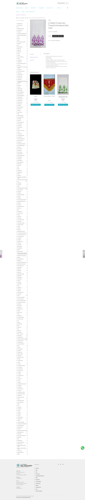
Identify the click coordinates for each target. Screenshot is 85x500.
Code (18, 113)
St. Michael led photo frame (21, 383)
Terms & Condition (39, 490)
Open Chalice (19, 283)
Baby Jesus (19, 43)
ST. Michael (19, 382)
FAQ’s (37, 477)
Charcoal (18, 87)
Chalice (18, 83)
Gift (18, 181)
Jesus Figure (19, 221)
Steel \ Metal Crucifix (20, 400)
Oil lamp (18, 280)
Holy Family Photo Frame (21, 201)
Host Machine (19, 211)
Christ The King (19, 90)
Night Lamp (19, 272)
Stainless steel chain (20, 397)
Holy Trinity (19, 204)
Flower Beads (19, 170)
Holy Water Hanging (20, 206)
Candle (18, 58)
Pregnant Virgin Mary (20, 317)
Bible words (19, 51)
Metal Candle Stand (20, 258)
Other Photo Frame (20, 292)
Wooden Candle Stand (20, 442)
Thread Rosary (19, 418)
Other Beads (19, 287)
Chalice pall (19, 85)
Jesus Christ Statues (20, 219)
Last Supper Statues (20, 236)
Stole (18, 405)
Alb (17, 26)
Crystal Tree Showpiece (21, 138)
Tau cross (18, 415)
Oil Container (19, 278)
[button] (44, 21)
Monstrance (19, 260)
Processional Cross (20, 318)
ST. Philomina (19, 387)
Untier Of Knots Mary (20, 425)
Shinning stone (19, 352)
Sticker (18, 403)
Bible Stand (19, 50)
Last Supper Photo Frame (21, 234)
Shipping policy (38, 487)
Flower (18, 168)
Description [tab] (32, 54)
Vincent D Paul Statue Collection (22, 430)
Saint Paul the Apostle (20, 343)
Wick (18, 438)
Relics (18, 325)
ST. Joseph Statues (20, 375)
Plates (18, 313)
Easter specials (19, 152)
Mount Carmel (19, 267)
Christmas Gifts (19, 97)
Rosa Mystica (19, 332)
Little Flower (19, 244)
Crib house (19, 120)
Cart (36, 471)
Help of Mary (19, 191)
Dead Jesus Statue (20, 140)
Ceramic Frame (19, 77)
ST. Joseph (19, 373)
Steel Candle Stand (20, 402)
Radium (18, 322)
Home (18, 17)
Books (18, 53)
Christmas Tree (19, 102)
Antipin (18, 38)
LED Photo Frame (20, 241)
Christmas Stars (19, 100)
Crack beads (19, 118)
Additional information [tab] (34, 57)
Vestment (18, 428)
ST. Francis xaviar (20, 370)
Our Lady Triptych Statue (21, 302)
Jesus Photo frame (20, 224)
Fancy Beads (19, 158)
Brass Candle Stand (20, 56)
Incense (18, 214)
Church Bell (19, 105)
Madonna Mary (19, 246)
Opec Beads (19, 282)
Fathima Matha (19, 160)
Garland (18, 173)
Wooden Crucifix (19, 443)
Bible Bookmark (19, 46)
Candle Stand (19, 61)
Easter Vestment (20, 153)
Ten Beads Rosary (20, 417)
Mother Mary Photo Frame (21, 263)
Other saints (19, 293)
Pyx (18, 320)
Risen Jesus (19, 330)
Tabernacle (19, 413)
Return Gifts (19, 327)
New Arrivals (19, 270)
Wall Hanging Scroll (20, 432)
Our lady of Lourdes (20, 298)
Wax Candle (19, 433)
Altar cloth (26, 17)
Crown (18, 128)
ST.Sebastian (19, 395)
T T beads (19, 412)
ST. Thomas (19, 390)
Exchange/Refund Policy (40, 475)
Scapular (18, 347)
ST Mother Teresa (20, 360)
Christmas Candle (20, 93)
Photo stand (19, 307)
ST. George (19, 372)
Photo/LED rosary (20, 308)
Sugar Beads (19, 408)
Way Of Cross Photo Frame (21, 435)
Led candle (19, 239)
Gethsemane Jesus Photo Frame (22, 179)
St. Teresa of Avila (20, 388)
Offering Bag (19, 275)
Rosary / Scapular (19, 7)
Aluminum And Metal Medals (21, 35)
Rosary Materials (20, 337)
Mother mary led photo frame (21, 262)
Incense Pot (19, 216)
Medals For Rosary (20, 251)
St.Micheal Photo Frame (21, 393)
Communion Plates (20, 115)
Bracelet (18, 55)
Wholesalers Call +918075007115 (21, 14)
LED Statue (19, 242)
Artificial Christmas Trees (21, 41)
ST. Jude (18, 377)
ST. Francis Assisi (20, 368)
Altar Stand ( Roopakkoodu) (21, 33)
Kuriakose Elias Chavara (21, 231)
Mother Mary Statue (20, 265)
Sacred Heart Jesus (20, 340)
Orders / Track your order (30, 11)
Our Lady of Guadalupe (21, 297)
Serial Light (19, 350)
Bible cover (19, 48)
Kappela (18, 226)
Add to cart (55, 36)
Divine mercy (19, 142)
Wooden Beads (19, 440)
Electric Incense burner (20, 155)
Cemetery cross (19, 76)
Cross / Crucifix (49, 7)
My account (38, 479)
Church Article (19, 103)
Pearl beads (19, 303)
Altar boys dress (19, 30)
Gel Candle (19, 175)
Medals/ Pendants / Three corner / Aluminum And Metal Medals (22, 253)
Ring (18, 328)
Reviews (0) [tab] (32, 60)
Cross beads (19, 125)
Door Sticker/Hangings (20, 145)
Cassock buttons (20, 74)
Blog (36, 470)
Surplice (18, 410)
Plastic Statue (19, 312)
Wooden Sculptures (20, 452)
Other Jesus (19, 288)
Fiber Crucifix (19, 163)
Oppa (18, 285)
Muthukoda (19, 268)
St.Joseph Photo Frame (21, 392)
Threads (18, 420)
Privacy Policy (38, 483)
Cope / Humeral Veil (20, 117)
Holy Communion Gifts (20, 194)
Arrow (18, 40)
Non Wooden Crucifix (20, 273)
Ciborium (18, 110)
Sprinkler (18, 358)
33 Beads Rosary (19, 23)
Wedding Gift (19, 437)
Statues (26, 7)
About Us (37, 468)
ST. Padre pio (19, 385)
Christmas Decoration (20, 95)
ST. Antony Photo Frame (21, 365)
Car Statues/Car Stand (20, 71)
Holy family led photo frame (21, 199)
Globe (18, 186)
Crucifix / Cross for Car (20, 130)
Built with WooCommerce (26, 497)
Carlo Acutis (19, 72)
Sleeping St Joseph (20, 357)
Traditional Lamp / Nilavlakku (22, 423)
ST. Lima (18, 380)
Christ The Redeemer (20, 92)
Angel (18, 36)
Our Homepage (38, 481)
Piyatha (18, 310)
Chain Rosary (19, 79)
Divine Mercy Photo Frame (21, 143)
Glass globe (19, 184)
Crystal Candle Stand (20, 135)
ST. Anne (18, 362)
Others (17, 11)
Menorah (18, 257)
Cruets (18, 132)
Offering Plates (19, 277)
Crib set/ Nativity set (20, 122)
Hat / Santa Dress (20, 189)
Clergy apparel (41, 7)
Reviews (23, 11)
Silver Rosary (19, 355)
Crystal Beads (19, 133)
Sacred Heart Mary (20, 342)
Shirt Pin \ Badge (20, 353)
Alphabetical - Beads (20, 28)
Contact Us (38, 473)
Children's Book (19, 88)
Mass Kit (18, 249)
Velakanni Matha (20, 427)
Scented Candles (20, 348)
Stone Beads (19, 407)
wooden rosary (19, 450)
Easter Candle (19, 148)
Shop (37, 489)
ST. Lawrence (19, 378)
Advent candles (19, 25)
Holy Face (18, 196)
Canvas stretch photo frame (21, 63)
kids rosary (19, 229)
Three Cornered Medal (20, 422)
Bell (18, 45)
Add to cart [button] (33, 104)
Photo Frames (19, 305)
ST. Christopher (19, 367)
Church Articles (33, 7)
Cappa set (19, 65)
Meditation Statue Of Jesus (21, 255)
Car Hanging (19, 69)
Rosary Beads (19, 335)
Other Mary (19, 290)
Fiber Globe (19, 165)
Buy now (61, 36)
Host (18, 209)
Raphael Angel (19, 323)
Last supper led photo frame (21, 232)
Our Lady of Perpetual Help (21, 300)
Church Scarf (19, 108)
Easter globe (19, 150)
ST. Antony (19, 363)
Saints (18, 345)
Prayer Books (19, 315)
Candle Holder (19, 60)
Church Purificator (20, 107)
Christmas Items (20, 98)
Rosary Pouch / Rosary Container (22, 338)
